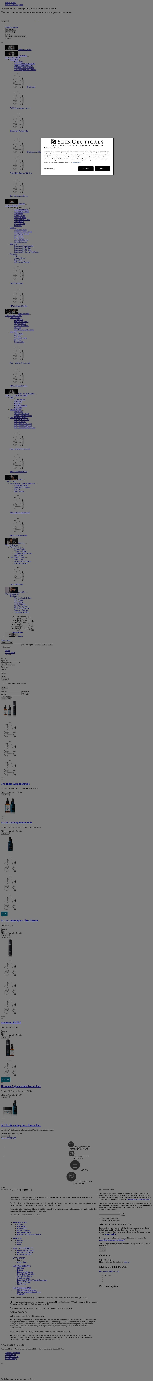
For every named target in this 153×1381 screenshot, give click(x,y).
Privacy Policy (77, 162)
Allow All (103, 168)
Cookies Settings (49, 168)
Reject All (86, 168)
